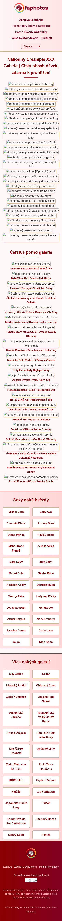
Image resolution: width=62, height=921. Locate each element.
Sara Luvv (16, 561)
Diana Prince (16, 534)
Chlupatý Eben (46, 685)
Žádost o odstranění (25, 866)
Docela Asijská (16, 732)
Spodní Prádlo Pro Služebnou (16, 821)
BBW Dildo (16, 780)
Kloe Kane (46, 642)
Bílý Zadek (16, 673)
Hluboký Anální (16, 685)
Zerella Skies (46, 546)
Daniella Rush (46, 584)
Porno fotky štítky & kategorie (31, 25)
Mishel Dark (16, 511)
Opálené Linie (46, 748)
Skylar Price (46, 573)
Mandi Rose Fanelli (16, 548)
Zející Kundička (16, 696)
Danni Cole (16, 573)
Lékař (46, 673)
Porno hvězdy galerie (24, 38)
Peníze (46, 834)
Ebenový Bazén (45, 819)
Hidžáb (16, 791)
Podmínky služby (49, 866)
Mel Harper (46, 607)
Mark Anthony (46, 619)
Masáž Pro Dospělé (16, 751)
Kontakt (7, 866)
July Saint (45, 561)
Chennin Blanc (16, 523)
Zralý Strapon (46, 791)
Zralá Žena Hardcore (46, 766)
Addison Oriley (16, 584)
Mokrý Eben (16, 834)
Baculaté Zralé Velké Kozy (46, 735)
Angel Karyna (16, 619)
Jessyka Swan (16, 607)
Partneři (47, 38)
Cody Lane (46, 630)
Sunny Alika (16, 596)
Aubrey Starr (46, 523)
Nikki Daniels (45, 534)
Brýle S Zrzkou (45, 780)
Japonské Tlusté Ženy (16, 805)
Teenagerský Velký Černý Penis (45, 717)
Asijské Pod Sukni (46, 699)
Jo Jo (16, 642)
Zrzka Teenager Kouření (16, 766)
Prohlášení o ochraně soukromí (31, 875)
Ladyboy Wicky (46, 596)
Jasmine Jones (16, 630)
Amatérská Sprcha (16, 715)
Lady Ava (46, 511)
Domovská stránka (31, 19)
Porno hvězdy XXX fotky (31, 32)
